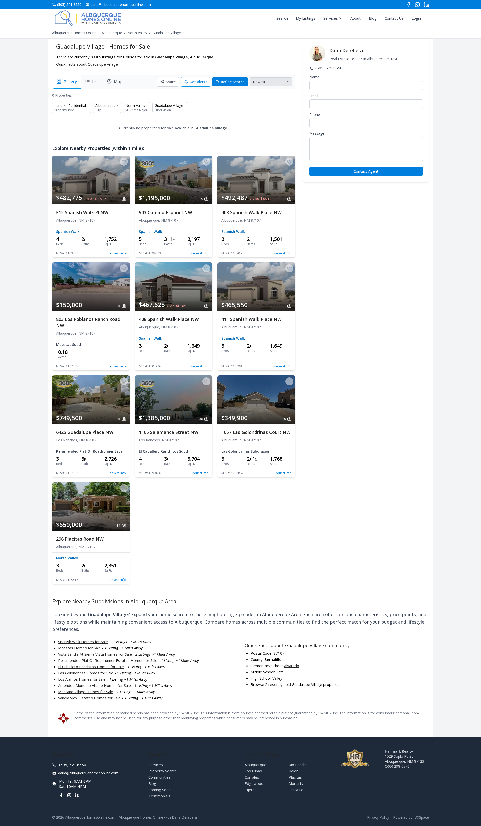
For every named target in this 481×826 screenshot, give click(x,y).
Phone (314, 114)
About (355, 18)
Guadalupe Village (169, 105)
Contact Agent (366, 171)
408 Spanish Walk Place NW (169, 319)
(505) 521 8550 (328, 67)
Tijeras (251, 789)
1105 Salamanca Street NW (168, 432)
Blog (373, 18)
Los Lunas (253, 770)
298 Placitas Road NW (80, 539)
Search (282, 18)
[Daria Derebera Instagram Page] (417, 4)
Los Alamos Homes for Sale (82, 679)
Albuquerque (112, 32)
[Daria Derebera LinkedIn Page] (426, 4)
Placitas (295, 777)
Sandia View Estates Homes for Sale (89, 697)
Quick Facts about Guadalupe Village (87, 64)
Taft (279, 671)
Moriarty (296, 783)
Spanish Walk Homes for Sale (83, 641)
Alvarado (291, 665)
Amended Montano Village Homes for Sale (94, 685)
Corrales (252, 777)
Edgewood (254, 783)
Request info (117, 253)
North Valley (137, 32)
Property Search (162, 770)
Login (416, 18)
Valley (277, 678)
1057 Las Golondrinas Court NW (256, 432)
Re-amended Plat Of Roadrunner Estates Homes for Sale (107, 660)
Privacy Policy (378, 817)
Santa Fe (296, 789)
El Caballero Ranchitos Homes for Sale (91, 666)
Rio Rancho (298, 764)
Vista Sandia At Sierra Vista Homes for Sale (95, 654)
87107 (279, 653)
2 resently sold (278, 684)
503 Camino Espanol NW (165, 212)
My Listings (305, 18)
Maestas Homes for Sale (79, 647)
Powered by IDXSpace (411, 817)
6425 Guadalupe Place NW (84, 432)
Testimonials (159, 795)
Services (330, 18)
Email (313, 95)
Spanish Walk (67, 231)
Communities (159, 777)
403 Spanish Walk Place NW (251, 212)
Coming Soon (159, 789)
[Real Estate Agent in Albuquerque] (88, 18)
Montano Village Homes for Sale (85, 691)
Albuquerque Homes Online (74, 32)
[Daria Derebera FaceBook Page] (408, 4)
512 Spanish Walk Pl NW (82, 212)
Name (314, 77)
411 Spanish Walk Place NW (251, 319)
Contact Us (394, 18)
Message (316, 133)
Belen (293, 770)
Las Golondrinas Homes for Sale (85, 672)
